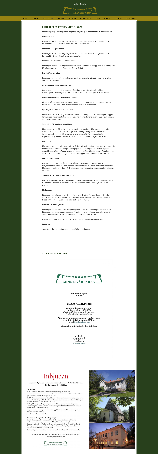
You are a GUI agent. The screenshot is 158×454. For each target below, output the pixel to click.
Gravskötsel (85, 18)
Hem (25, 18)
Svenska (75, 4)
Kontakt (118, 18)
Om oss (35, 18)
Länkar (107, 18)
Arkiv (97, 18)
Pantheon (130, 18)
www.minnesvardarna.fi (94, 219)
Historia (72, 18)
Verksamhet (48, 18)
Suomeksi (83, 4)
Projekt (61, 18)
